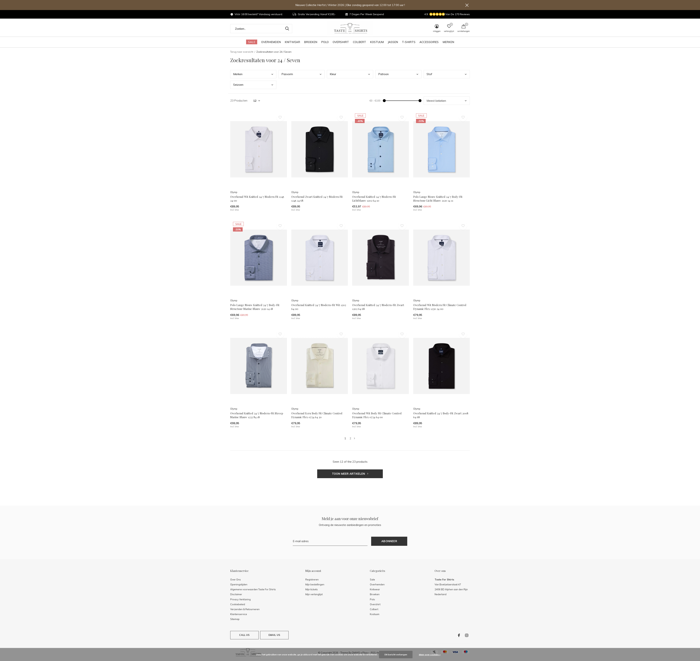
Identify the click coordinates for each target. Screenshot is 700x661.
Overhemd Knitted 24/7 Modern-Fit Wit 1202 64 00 (318, 307)
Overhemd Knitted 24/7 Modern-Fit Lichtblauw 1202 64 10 (374, 198)
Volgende (354, 438)
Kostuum (377, 42)
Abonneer (389, 541)
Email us (274, 634)
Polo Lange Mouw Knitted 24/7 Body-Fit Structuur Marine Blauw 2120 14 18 (254, 307)
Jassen (393, 42)
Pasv (287, 74)
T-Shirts (408, 42)
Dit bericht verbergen (395, 654)
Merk (237, 74)
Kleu (333, 74)
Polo (325, 42)
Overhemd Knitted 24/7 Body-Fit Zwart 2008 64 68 (440, 415)
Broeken (310, 42)
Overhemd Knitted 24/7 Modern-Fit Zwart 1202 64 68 (378, 307)
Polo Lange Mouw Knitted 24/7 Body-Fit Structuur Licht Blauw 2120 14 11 (437, 198)
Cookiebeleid (237, 604)
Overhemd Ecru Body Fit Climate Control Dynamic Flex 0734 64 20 (316, 415)
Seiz (238, 84)
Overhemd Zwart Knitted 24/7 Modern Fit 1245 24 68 (317, 198)
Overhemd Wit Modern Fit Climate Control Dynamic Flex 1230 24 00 (439, 307)
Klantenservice (238, 614)
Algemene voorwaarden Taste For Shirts (253, 589)
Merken (448, 42)
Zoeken (287, 28)
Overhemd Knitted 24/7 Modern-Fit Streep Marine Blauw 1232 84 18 (256, 415)
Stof (429, 74)
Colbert (359, 42)
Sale (251, 42)
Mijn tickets (311, 589)
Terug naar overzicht (241, 51)
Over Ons (235, 579)
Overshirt (341, 42)
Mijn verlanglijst (314, 594)
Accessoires (429, 42)
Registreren (312, 579)
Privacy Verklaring (240, 599)
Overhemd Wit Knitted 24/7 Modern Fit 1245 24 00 (257, 198)
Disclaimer (236, 594)
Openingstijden (238, 584)
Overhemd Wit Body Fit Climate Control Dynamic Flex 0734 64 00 (377, 415)
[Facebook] (459, 635)
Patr (383, 74)
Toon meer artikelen (349, 473)
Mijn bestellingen (314, 584)
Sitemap (235, 619)
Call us (244, 634)
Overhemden (271, 42)
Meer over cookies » (429, 654)
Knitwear (292, 42)
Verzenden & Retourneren (245, 609)
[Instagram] (466, 635)
